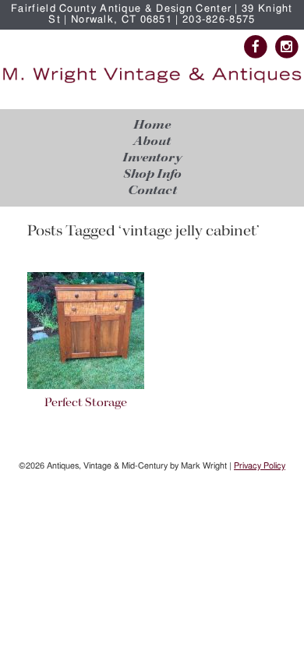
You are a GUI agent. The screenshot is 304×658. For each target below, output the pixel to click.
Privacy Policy (259, 466)
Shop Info (152, 174)
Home (152, 125)
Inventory (152, 158)
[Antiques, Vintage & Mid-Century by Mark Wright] (152, 83)
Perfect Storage (85, 403)
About (152, 141)
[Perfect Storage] (85, 386)
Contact (152, 190)
